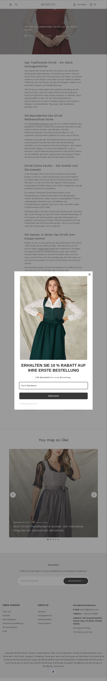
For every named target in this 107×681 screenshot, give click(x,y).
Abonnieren (53, 396)
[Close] (89, 274)
